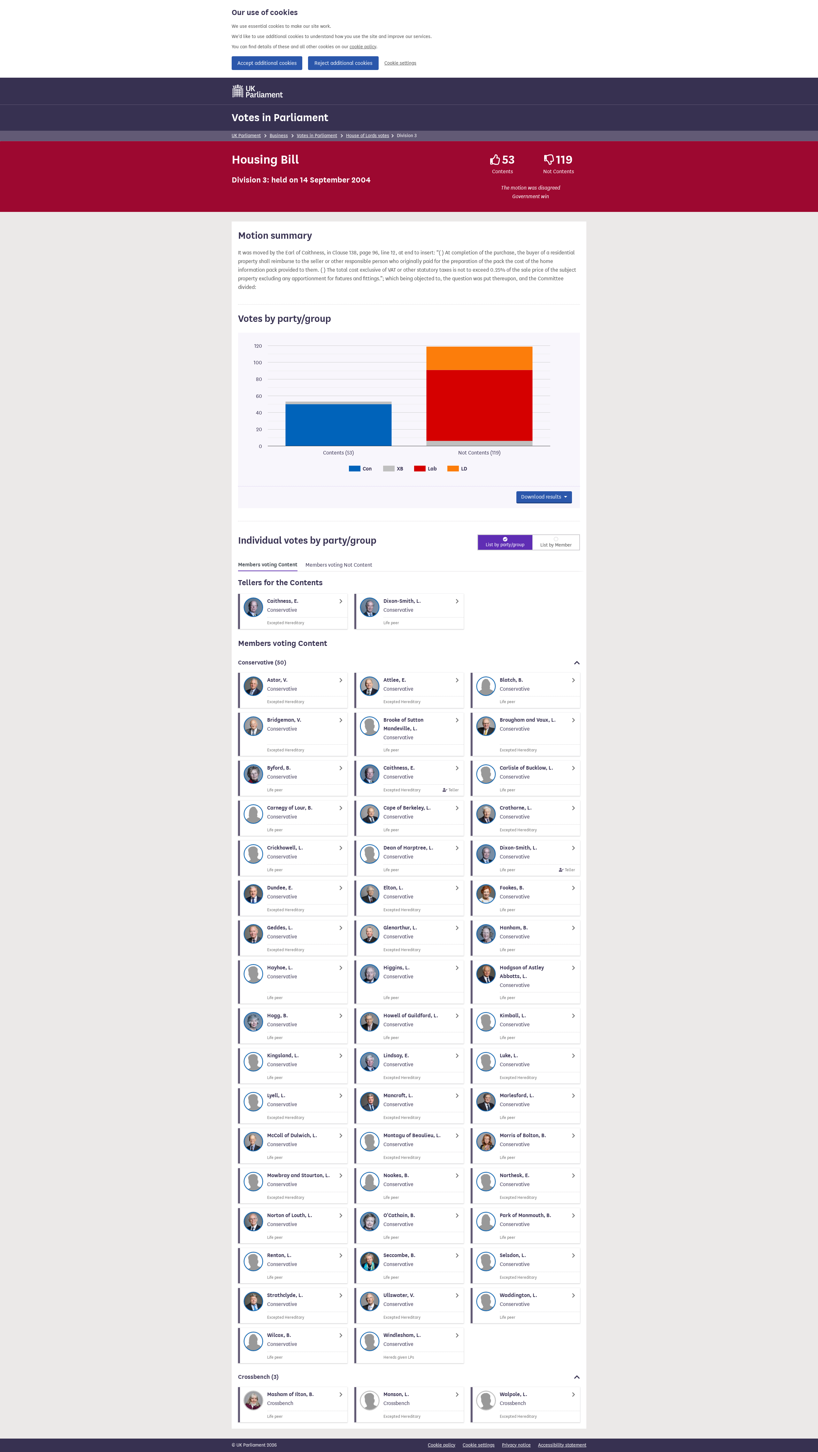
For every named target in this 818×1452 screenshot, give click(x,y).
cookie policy (363, 47)
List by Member (556, 545)
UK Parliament (246, 135)
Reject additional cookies (343, 63)
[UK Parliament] (258, 91)
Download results (541, 497)
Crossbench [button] (258, 1376)
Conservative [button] (262, 662)
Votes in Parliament (280, 117)
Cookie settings (400, 63)
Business (279, 135)
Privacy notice (516, 1445)
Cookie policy (441, 1445)
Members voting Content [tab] (267, 565)
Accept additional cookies (267, 63)
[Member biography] (292, 611)
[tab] (267, 565)
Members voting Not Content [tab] (338, 565)
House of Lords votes (367, 135)
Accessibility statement (562, 1445)
